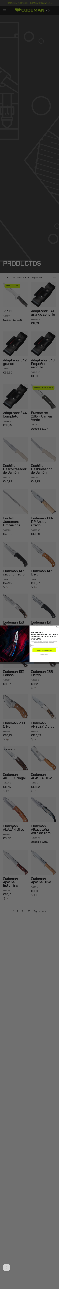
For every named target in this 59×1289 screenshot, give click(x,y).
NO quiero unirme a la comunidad (44, 654)
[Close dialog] (57, 627)
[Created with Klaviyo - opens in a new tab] (29, 662)
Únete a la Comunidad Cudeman (44, 650)
